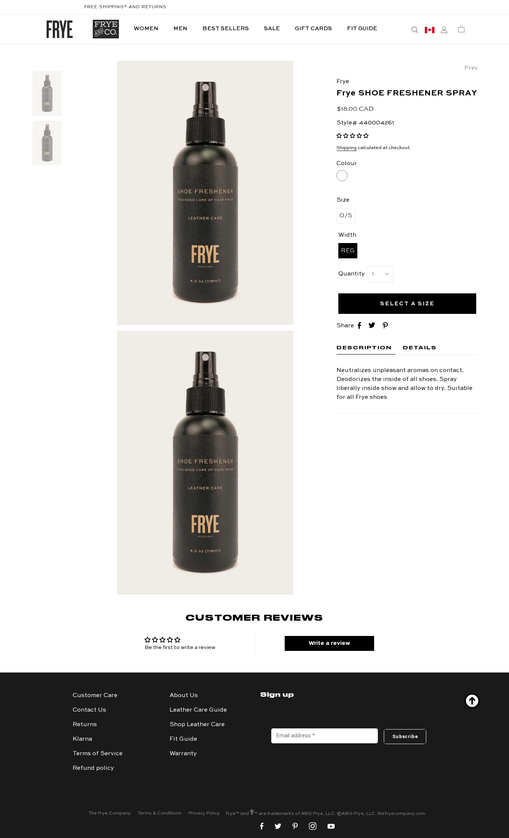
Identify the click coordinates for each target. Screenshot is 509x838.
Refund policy (93, 768)
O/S (345, 216)
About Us (184, 696)
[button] (352, 136)
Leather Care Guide (198, 710)
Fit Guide (183, 739)
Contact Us (89, 710)
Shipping (346, 147)
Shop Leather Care (197, 725)
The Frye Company (110, 813)
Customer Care (95, 696)
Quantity (351, 274)
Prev (471, 68)
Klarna (82, 739)
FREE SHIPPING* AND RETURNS (125, 7)
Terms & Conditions (159, 813)
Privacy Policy (204, 813)
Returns (85, 725)
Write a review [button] (329, 643)
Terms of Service (98, 754)
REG (347, 251)
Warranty (183, 754)
